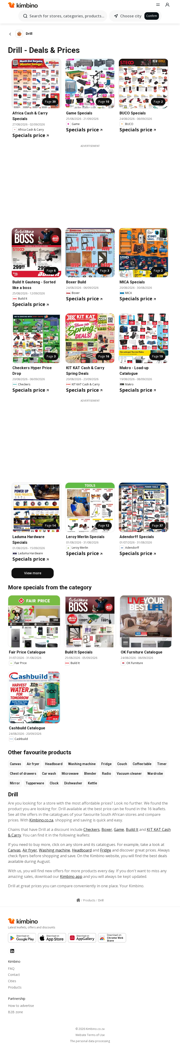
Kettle (92, 783)
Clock (54, 783)
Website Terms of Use (90, 1035)
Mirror (15, 783)
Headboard (54, 764)
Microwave (70, 773)
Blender (90, 773)
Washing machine (82, 764)
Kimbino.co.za (41, 820)
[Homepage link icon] (78, 900)
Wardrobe (155, 773)
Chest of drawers (23, 773)
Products (15, 987)
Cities (12, 981)
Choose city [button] (131, 16)
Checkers (91, 829)
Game (119, 829)
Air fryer (33, 764)
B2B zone (15, 1012)
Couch (122, 764)
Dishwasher (73, 783)
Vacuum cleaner (129, 773)
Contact (14, 974)
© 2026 (90, 1029)
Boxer (106, 829)
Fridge (106, 764)
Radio (106, 773)
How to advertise (21, 1005)
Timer (162, 764)
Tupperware (35, 783)
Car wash (49, 773)
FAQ (11, 968)
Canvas (15, 764)
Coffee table (142, 764)
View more (32, 573)
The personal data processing (90, 1041)
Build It (132, 829)
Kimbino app (71, 876)
